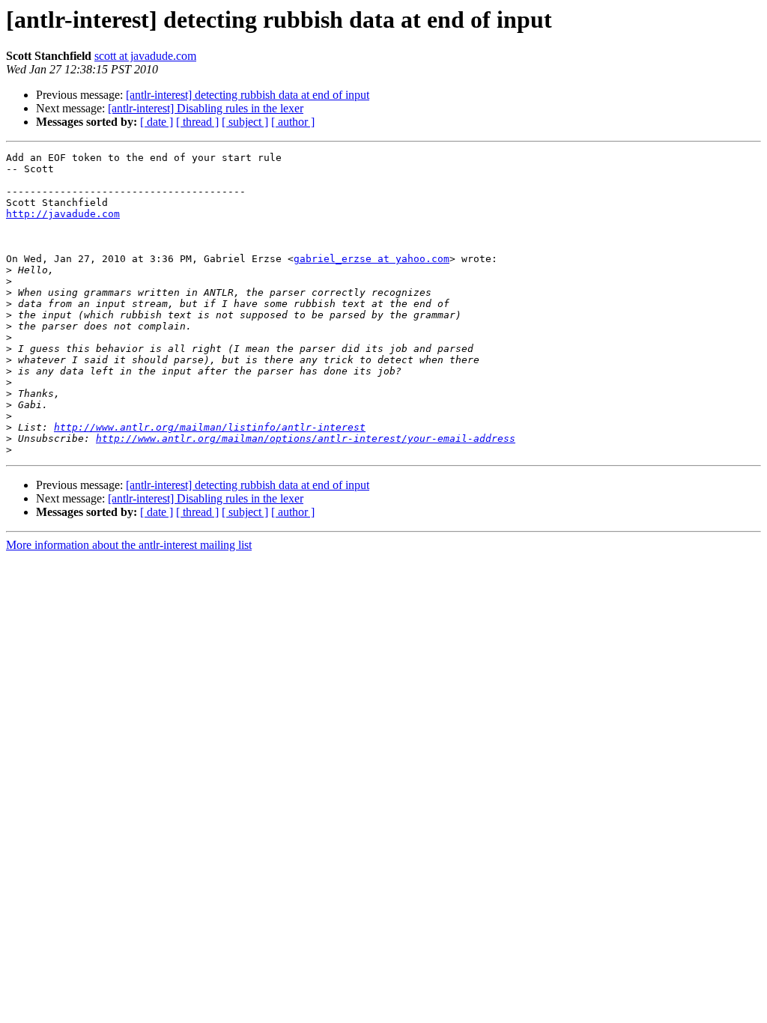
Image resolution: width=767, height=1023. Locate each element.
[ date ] (156, 121)
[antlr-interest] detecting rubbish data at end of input (247, 94)
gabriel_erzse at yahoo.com (371, 258)
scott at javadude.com (145, 55)
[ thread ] (197, 121)
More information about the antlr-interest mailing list (129, 544)
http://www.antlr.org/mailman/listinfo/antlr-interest (210, 427)
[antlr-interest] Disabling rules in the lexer (205, 108)
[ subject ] (245, 121)
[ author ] (293, 121)
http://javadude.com (63, 213)
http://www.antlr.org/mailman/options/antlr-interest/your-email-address (305, 438)
